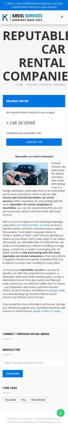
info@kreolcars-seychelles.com (40, 3)
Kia (24, 400)
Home (19, 84)
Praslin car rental (40, 225)
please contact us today (46, 311)
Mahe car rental (18, 225)
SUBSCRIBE (12, 373)
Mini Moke (38, 400)
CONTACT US (34, 142)
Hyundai (10, 400)
